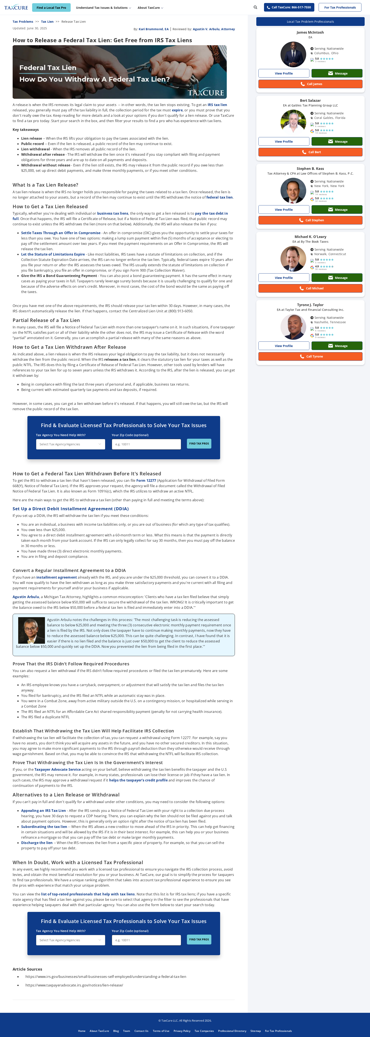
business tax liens (112, 213)
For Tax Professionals (340, 7)
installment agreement (57, 577)
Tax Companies (204, 1031)
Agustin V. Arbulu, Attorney (214, 29)
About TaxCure (99, 1031)
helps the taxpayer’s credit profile (138, 780)
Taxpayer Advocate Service (57, 769)
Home (82, 1031)
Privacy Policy (182, 1031)
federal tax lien (219, 197)
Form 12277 (146, 480)
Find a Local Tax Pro (51, 8)
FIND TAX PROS (199, 443)
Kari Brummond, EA (154, 29)
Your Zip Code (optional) (130, 435)
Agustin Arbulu (26, 596)
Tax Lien (47, 21)
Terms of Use (161, 1031)
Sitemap (256, 1031)
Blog (116, 1031)
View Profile (284, 73)
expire (177, 110)
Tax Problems (23, 21)
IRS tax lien (217, 104)
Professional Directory (232, 1031)
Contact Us (141, 1031)
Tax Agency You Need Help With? (60, 435)
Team (126, 1031)
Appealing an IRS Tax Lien (43, 810)
